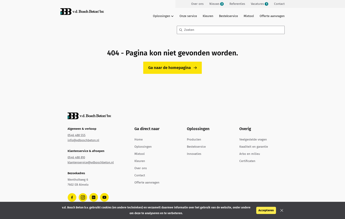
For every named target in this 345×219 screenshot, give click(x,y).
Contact (139, 175)
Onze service (188, 16)
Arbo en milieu (249, 154)
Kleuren (208, 16)
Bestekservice (228, 16)
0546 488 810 (76, 157)
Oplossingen (143, 147)
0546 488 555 (77, 135)
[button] (281, 210)
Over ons (140, 168)
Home (138, 139)
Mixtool (249, 16)
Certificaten (247, 161)
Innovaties (194, 154)
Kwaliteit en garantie (253, 147)
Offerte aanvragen (272, 16)
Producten (194, 139)
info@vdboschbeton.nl (83, 140)
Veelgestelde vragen (253, 139)
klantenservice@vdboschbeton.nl (91, 162)
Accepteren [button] (266, 210)
